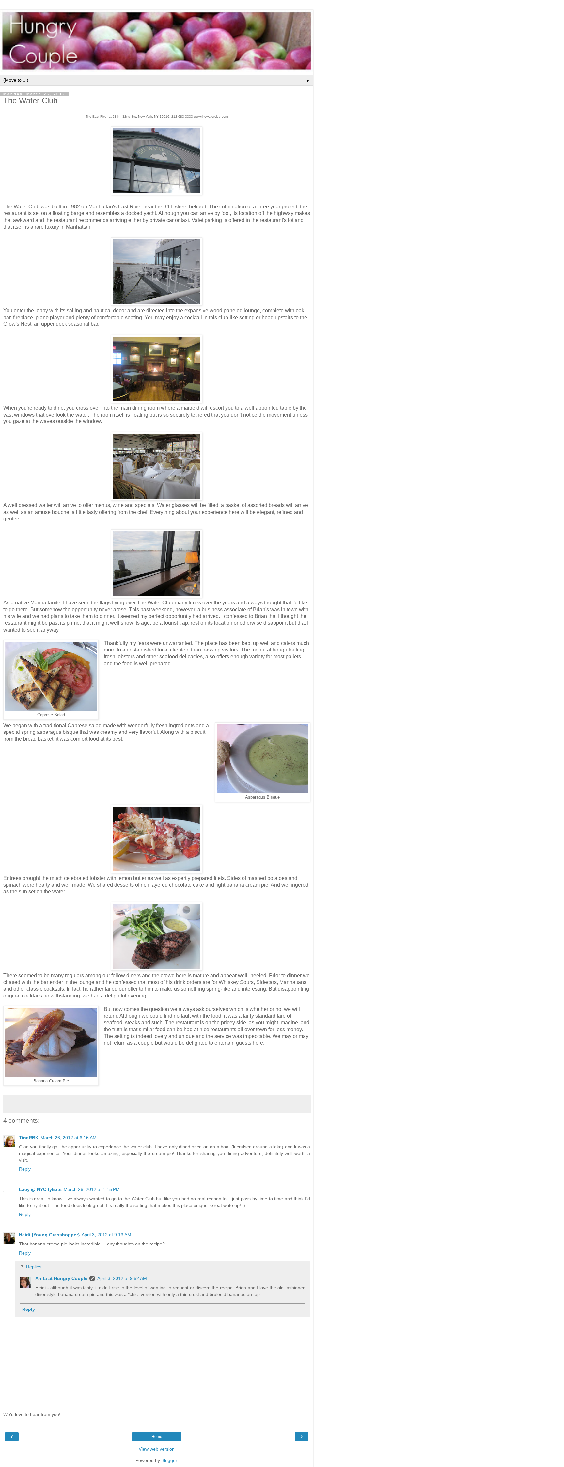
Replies (33, 1266)
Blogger (169, 1460)
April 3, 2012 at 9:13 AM (106, 1234)
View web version (157, 1449)
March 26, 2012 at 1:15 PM (92, 1189)
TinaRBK (29, 1137)
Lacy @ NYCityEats (40, 1189)
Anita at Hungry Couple (61, 1278)
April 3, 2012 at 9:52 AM (122, 1278)
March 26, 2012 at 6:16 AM (68, 1137)
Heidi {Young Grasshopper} (49, 1234)
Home (156, 1436)
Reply (25, 1169)
